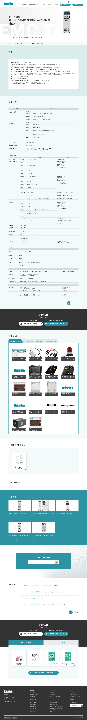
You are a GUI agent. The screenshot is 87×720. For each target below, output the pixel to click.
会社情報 (52, 692)
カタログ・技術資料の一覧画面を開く (44, 673)
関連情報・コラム (33, 696)
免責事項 (72, 699)
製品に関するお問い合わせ (55, 704)
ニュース (48, 2)
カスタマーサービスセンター (32, 324)
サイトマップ (73, 702)
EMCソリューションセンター (46, 4)
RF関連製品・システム (34, 694)
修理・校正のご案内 (33, 704)
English (75, 1)
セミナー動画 (40, 43)
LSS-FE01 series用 (15, 341)
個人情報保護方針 (73, 697)
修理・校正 (56, 4)
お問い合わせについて (74, 694)
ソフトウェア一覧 (33, 708)
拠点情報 (72, 692)
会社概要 (53, 2)
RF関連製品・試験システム (33, 4)
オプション (22, 43)
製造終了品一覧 (33, 699)
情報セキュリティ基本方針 (75, 696)
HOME (43, 2)
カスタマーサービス (55, 696)
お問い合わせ (66, 4)
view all (76, 612)
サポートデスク (78, 4)
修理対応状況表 (33, 711)
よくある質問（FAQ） (54, 709)
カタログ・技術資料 (31, 43)
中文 (81, 1)
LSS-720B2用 (39, 341)
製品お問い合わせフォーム (57, 324)
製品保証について (33, 709)
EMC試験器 (23, 4)
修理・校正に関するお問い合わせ (56, 706)
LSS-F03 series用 (28, 341)
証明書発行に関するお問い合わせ (56, 708)
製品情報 (52, 697)
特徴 (11, 43)
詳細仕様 (16, 43)
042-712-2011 (9, 697)
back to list (75, 303)
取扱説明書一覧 (33, 706)
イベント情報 (52, 694)
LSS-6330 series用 (50, 341)
